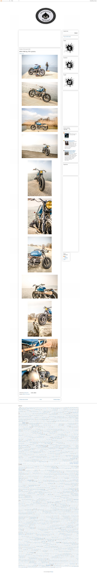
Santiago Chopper (68, 531)
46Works (57, 408)
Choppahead (40, 433)
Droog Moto (28, 446)
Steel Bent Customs (51, 540)
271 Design (36, 408)
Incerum (50, 472)
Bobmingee (65, 423)
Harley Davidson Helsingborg (49, 464)
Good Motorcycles (34, 459)
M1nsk (70, 490)
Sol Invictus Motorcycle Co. (74, 537)
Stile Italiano (26, 541)
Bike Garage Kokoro (22, 420)
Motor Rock (49, 502)
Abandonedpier (44, 410)
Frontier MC (31, 454)
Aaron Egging (39, 410)
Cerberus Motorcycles (68, 431)
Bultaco (76, 427)
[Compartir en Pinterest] (35, 392)
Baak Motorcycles (27, 416)
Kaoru (53, 479)
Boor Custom (61, 424)
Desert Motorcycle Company (28, 443)
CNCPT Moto (31, 435)
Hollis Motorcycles (61, 468)
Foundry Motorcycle (63, 452)
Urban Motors (21, 556)
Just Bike (45, 478)
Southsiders (46, 538)
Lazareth (75, 486)
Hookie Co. (36, 470)
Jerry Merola (24, 476)
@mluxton (42, 407)
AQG (68, 413)
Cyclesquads (54, 439)
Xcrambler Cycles (29, 565)
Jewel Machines (41, 476)
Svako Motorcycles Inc (65, 542)
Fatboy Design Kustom (65, 450)
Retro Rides (54, 523)
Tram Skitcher (56, 551)
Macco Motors (74, 490)
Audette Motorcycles (45, 415)
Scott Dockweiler (52, 532)
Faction (41, 450)
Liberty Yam (39, 488)
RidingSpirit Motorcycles (68, 524)
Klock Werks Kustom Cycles (72, 482)
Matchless (72, 493)
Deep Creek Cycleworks (48, 442)
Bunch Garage (20, 428)
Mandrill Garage (69, 492)
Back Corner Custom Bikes (34, 416)
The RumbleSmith (64, 547)
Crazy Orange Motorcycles (39, 437)
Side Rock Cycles (46, 535)
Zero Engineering (74, 566)
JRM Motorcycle (68, 477)
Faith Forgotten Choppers (46, 450)
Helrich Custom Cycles (21, 467)
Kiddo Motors (68, 481)
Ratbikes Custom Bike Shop (23, 520)
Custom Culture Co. (36, 438)
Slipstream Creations (68, 536)
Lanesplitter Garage (60, 486)
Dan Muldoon (37, 440)
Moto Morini (34, 500)
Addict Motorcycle (40, 411)
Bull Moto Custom (55, 427)
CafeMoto (32, 430)
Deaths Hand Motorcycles (25, 442)
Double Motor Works (71, 444)
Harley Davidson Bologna (25, 464)
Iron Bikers (76, 473)
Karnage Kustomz (61, 479)
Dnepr (48, 444)
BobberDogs (61, 423)
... (18, 407)
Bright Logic (24, 426)
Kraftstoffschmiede (67, 483)
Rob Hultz (74, 525)
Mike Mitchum (34, 497)
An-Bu (69, 412)
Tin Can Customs (43, 549)
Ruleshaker (40, 529)
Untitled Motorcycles (58, 555)
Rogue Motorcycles (63, 527)
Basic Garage (23, 418)
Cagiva (41, 430)
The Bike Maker (73, 545)
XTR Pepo (34, 565)
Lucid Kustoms (65, 489)
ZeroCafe (19, 567)
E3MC (77, 446)
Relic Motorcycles (29, 522)
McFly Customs (60, 494)
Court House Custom (67, 436)
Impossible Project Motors (32, 472)
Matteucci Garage (40, 494)
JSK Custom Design (74, 477)
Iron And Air (72, 473)
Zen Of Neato (69, 566)
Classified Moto (42, 434)
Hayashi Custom (41, 466)
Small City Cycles (29, 537)
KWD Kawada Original (49, 485)
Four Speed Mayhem (76, 452)
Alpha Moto (61, 412)
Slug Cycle (24, 537)
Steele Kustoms (71, 540)
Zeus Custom (24, 567)
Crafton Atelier (20, 437)
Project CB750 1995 (67, 36)
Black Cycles (65, 420)
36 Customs (53, 408)
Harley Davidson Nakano (27, 465)
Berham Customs (38, 419)
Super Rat (28, 542)
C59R (19, 429)
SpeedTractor (32, 539)
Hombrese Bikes (67, 468)
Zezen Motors (29, 567)
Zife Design (33, 567)
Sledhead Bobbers (57, 536)
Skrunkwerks (30, 536)
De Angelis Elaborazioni (55, 441)
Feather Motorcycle (26, 451)
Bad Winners (61, 416)
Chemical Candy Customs (70, 140)
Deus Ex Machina (48, 443)
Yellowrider (66, 565)
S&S (21, 530)
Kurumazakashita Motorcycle (33, 485)
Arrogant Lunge (31, 414)
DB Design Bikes (45, 441)
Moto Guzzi (76, 499)
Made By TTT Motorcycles (58, 491)
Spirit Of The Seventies (61, 539)
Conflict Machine (21, 436)
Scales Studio (34, 532)
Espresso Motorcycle (50, 449)
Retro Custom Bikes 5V (43, 523)
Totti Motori (24, 551)
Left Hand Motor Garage (53, 487)
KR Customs (57, 483)
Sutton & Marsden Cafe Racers (51, 542)
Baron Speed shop (73, 417)
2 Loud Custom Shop (72, 407)
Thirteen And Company (61, 548)
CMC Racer (27, 435)
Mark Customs (36, 493)
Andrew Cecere (29, 413)
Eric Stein (36, 449)
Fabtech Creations (36, 450)
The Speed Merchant (70, 547)
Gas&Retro (30, 457)
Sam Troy (33, 531)
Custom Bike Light (30, 438)
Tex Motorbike (56, 545)
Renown (69, 522)
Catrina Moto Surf (35, 431)
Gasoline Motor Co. (40, 457)
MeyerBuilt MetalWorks (51, 496)
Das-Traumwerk (69, 440)
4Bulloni (61, 408)
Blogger (52, 571)
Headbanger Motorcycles (60, 466)
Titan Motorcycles (56, 549)
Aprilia (65, 413)
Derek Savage (20, 443)
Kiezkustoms (73, 481)
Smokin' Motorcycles (42, 537)
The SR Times (24, 548)
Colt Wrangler (57, 435)
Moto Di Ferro (39, 499)
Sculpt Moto (64, 532)
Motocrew (48, 501)
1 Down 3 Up (54, 407)
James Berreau (33, 475)
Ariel (19, 414)
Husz (38, 471)
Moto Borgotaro (29, 499)
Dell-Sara (54, 442)
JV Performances (49, 478)
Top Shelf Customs (70, 550)
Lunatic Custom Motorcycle (36, 490)
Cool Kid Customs (27, 436)
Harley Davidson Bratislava (33, 464)
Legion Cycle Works (66, 487)
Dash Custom (75, 440)
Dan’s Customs (42, 440)
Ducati (44, 446)
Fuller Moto (57, 454)
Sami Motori (42, 531)
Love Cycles (50, 489)
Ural (72, 555)
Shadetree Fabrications (55, 533)
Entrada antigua (57, 399)
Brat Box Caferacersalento (54, 425)
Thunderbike (25, 549)
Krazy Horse (36, 484)
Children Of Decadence (21, 433)
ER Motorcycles (26, 449)
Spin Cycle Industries (46, 539)
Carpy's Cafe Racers (25, 431)
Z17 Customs (39, 566)
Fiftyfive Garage (52, 451)
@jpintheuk (38, 407)
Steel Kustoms (66, 540)
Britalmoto (33, 426)
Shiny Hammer (56, 534)
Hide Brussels (48, 467)
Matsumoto (26, 494)
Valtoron (72, 556)
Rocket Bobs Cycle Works (70, 526)
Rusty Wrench (75, 529)
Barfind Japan (57, 417)
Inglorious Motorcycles (36, 473)
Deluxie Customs (59, 442)
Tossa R (20, 551)
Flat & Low (74, 451)
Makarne (58, 492)
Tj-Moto (62, 549)
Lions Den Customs (59, 488)
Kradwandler (62, 483)
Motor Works (55, 502)
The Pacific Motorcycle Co (56, 547)
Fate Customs (71, 450)
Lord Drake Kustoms (24, 489)
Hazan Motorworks (47, 466)
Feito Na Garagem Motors (40, 451)
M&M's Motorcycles (65, 490)
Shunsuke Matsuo (32, 535)
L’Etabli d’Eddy (69, 485)
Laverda (72, 486)
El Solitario (32, 448)
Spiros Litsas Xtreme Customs (70, 539)
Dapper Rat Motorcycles (48, 440)
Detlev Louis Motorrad (41, 443)
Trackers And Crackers (50, 551)
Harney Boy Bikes (75, 465)
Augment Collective (56, 415)
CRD (50, 437)
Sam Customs (29, 531)
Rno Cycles (54, 525)
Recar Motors (69, 520)
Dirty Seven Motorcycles (24, 444)
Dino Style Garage (67, 443)
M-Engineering (56, 490)
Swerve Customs (72, 542)
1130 (63, 407)
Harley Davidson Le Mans (57, 464)
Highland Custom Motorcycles (66, 467)
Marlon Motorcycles (56, 493)
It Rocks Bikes (58, 474)
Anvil (55, 413)
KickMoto (49, 481)
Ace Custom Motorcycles (60, 410)
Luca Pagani (60, 489)
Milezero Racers (39, 497)
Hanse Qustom (56, 463)
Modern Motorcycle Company (34, 498)
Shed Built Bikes (29, 534)
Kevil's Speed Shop (32, 481)
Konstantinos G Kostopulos (37, 483)
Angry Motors (48, 413)
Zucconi (52, 567)
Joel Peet (25, 477)
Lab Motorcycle (53, 486)
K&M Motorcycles (71, 478)
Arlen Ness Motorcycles (25, 414)
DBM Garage (49, 441)
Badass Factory (66, 416)
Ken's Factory (67, 480)
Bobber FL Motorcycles (44, 423)
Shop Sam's (27, 535)
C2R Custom (76, 428)
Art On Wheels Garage (37, 414)
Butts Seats (58, 428)
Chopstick (67, 433)
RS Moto (76, 528)
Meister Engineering (65, 495)
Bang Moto (39, 417)
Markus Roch (51, 493)
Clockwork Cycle (54, 434)
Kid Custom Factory (61, 481)
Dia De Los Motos (54, 443)
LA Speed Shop (47, 486)
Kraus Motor (28, 484)
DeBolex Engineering (33, 442)
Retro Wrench (58, 523)
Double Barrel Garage (65, 444)
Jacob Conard (28, 475)
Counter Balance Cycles (59, 436)
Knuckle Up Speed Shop (29, 483)
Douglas (77, 444)
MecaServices (38, 495)
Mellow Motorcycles (76, 495)
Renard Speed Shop (54, 522)
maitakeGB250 (54, 492)
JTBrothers (20, 478)
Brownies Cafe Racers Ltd (62, 426)
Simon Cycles (60, 535)
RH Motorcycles (48, 524)
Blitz (53, 421)
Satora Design (29, 532)
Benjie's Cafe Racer (31, 419)
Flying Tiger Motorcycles (25, 452)
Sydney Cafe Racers (27, 543)
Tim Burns (29, 549)
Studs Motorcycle (50, 541)
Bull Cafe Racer (35, 427)
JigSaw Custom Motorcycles (48, 476)
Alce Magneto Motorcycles (27, 412)
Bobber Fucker (51, 423)
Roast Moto (69, 525)
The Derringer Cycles (28, 546)
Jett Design (36, 476)
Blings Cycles (49, 421)
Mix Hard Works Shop (64, 497)
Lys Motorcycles (51, 490)
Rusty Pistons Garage (69, 529)
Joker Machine (40, 477)
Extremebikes (31, 450)
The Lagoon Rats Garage (39, 547)
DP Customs (45, 445)
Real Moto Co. (47, 520)
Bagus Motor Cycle (72, 416)
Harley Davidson (74, 463)
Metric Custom (45, 496)
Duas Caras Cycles (39, 446)
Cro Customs (61, 437)
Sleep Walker (63, 536)
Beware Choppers (50, 419)
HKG (39, 468)
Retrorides (62, 523)
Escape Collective (43, 449)
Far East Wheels (58, 450)
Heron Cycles (40, 467)
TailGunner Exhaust (52, 543)
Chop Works (34, 433)
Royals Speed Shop (71, 528)
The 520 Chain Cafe (61, 545)
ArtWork (42, 414)
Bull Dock (50, 427)
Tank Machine (32, 544)
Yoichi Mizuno (73, 565)
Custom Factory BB (48, 438)
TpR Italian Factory (39, 551)
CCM (50, 431)
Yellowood (62, 565)
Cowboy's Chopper (74, 436)
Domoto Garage (59, 444)
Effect (74, 447)
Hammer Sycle (22, 463)
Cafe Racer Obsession (57, 429)
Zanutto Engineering (57, 566)
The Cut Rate (23, 546)
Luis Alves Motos (25, 490)
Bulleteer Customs (66, 427)
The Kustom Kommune (31, 547)
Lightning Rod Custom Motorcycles (46, 488)
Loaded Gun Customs (72, 488)
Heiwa (76, 466)
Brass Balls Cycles (47, 425)
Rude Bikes (29, 529)
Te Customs (31, 545)
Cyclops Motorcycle (59, 439)
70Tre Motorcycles (31, 409)
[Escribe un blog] (32, 392)
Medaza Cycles (46, 495)
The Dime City (38, 546)
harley (67, 463)
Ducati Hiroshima (50, 446)
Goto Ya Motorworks (53, 459)
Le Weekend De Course (32, 487)
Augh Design (51, 415)
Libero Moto (25, 488)
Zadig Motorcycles (44, 566)
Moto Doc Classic (45, 499)
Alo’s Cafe (51, 412)
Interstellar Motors (63, 473)
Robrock (37, 526)
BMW (24, 394)
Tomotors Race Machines (27, 550)
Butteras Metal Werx (52, 428)
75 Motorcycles (50, 409)
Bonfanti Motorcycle (48, 424)
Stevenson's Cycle (20, 541)
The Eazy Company (45, 546)
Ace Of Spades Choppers (68, 410)
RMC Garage (49, 525)
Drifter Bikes (23, 446)
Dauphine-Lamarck (21, 441)
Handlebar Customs (44, 463)
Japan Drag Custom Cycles (45, 475)
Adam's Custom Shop (33, 411)
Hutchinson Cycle (46, 471)
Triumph (32, 552)
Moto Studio (64, 500)
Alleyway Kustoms (46, 412)
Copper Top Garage (34, 436)
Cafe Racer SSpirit (70, 429)
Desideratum (35, 443)
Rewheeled (32, 524)
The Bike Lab (67, 545)
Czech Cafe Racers (68, 439)
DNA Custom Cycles (43, 444)
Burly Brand (37, 428)
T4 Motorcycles (40, 543)
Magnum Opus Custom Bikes (32, 492)
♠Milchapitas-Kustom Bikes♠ (70, 150)
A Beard (28, 410)
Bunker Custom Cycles (26, 428)
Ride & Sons (62, 524)
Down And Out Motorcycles (31, 445)
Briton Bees (43, 426)
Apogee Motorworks (60, 413)
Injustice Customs (51, 473)
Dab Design (23, 440)
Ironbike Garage (31, 474)
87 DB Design (20, 410)
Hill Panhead (73, 467)
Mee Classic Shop (51, 495)
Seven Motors (39, 533)
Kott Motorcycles (51, 483)
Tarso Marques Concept (59, 544)
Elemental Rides (51, 448)
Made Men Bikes (74, 491)
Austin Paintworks (62, 415)
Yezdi (70, 565)
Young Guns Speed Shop (32, 566)
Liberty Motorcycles (34, 488)
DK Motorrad (31, 444)
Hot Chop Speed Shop (48, 470)
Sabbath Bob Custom (31, 530)
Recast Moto (74, 520)
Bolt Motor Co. (27, 424)
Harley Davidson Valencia (64, 465)
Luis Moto (29, 490)
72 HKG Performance (38, 409)
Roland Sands (69, 527)
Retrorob (66, 523)
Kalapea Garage (45, 479)
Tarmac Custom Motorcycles (50, 544)
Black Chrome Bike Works (57, 420)
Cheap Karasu (45, 432)
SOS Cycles (25, 538)
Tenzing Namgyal (41, 545)
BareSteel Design (51, 417)
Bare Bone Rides (44, 417)
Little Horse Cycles (65, 488)
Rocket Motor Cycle (32, 527)
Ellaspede (60, 448)
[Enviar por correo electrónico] (31, 392)
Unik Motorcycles (60, 554)
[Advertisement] (39, 38)
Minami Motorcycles (48, 497)
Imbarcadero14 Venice (25, 472)
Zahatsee (52, 566)
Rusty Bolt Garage (62, 529)
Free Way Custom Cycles (65, 453)
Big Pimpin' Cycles (71, 419)
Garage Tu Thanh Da (55, 456)
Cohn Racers (53, 435)
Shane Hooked (74, 533)
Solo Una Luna (20, 538)
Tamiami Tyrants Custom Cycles (23, 544)
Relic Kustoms (24, 522)
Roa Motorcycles (59, 525)
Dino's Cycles (72, 443)
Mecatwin (42, 495)
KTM (23, 485)
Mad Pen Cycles (52, 491)
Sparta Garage (62, 538)
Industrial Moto (26, 473)
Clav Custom (49, 434)
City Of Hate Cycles (28, 434)
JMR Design (75, 476)
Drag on (54, 445)
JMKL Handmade (65, 476)
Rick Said (52, 524)
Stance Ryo (39, 540)
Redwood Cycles (68, 521)
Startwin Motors (44, 540)
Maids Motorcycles (41, 492)
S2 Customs (25, 530)
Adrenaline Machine (59, 411)
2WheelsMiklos (45, 408)
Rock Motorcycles (41, 526)
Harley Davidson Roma (49, 465)
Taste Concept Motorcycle (67, 544)
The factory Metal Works (52, 546)
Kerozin (27, 481)
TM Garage (65, 549)
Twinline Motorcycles (66, 553)
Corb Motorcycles (40, 436)
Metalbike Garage (27, 496)
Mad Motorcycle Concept (45, 491)
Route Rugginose (52, 528)
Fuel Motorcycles (42, 454)
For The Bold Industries (49, 452)
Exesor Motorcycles (25, 450)
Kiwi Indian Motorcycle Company (54, 482)
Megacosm (56, 495)
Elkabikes (56, 448)
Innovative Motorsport (57, 473)
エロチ (59, 567)
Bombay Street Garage (42, 424)
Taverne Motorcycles (25, 545)
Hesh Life (44, 467)
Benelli (26, 419)
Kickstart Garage (54, 481)
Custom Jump (63, 438)
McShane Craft (73, 494)
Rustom (57, 529)
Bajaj (77, 416)
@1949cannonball (27, 407)
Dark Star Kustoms (59, 440)
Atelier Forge (69, 414)
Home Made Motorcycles (74, 468)
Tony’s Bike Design (50, 550)
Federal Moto (32, 451)
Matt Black (30, 494)
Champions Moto (20, 432)
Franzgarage (27, 453)
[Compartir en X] (33, 392)
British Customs (38, 426)
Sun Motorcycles (72, 541)
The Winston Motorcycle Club (43, 548)
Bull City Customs (41, 427)
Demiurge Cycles (65, 442)
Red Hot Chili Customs (33, 521)
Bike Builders (77, 419)
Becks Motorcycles (49, 418)
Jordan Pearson (54, 477)
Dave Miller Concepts (28, 441)
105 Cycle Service (59, 407)
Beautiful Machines (43, 418)
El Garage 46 (28, 448)
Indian (62, 472)
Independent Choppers (55, 472)
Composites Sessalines (71, 435)
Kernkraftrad (23, 481)
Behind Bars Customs (64, 418)
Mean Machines (26, 495)
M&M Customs (60, 490)
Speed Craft (74, 538)
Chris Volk (70, 433)
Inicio (41, 399)
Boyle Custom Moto (35, 425)
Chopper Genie (57, 433)
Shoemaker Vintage (75, 534)
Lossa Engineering (41, 489)
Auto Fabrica (76, 415)
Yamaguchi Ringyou (41, 565)
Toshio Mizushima (76, 550)
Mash (61, 493)
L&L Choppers (74, 485)
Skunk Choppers (39, 536)
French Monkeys (25, 454)
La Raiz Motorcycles (41, 486)
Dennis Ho (69, 442)
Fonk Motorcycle (43, 452)
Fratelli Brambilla (32, 453)
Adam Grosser (27, 411)
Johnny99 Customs (34, 477)
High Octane (60, 467)
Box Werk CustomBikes (22, 425)
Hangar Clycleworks (50, 463)
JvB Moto (54, 478)
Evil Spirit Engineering (70, 449)
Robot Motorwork (32, 526)
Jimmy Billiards (56, 476)
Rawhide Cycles (36, 520)
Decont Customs (40, 442)
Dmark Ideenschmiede (37, 444)
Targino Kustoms (43, 544)
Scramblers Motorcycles (58, 532)
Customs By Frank (36, 439)
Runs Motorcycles (45, 529)
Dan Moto (33, 440)
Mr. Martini (53, 504)
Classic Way (37, 434)
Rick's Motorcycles (57, 524)
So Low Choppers (66, 537)
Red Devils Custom (26, 521)
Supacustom (24, 542)
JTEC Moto (24, 478)
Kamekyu (50, 479)
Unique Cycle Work (36, 555)
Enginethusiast (21, 449)
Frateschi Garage (38, 453)
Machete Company (21, 491)
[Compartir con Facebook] (34, 392)
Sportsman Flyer (23, 540)
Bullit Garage (72, 427)
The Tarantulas (29, 548)
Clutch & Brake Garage (69, 434)
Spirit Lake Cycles (53, 539)
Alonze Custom (56, 412)
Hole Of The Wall (48, 468)
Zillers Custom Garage (38, 567)
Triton (28, 552)
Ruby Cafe (25, 529)
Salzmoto (25, 531)
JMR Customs (70, 476)
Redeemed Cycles (48, 521)
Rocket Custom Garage (24, 527)
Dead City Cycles (67, 441)
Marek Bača (25, 493)
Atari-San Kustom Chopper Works (61, 414)
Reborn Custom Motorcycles (62, 520)
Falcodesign (52, 450)
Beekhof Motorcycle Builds (56, 418)
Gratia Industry (64, 459)
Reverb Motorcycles (71, 523)
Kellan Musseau (50, 480)
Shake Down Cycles (68, 533)
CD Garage (54, 431)
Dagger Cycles (28, 440)
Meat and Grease (33, 495)
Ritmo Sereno (32, 525)
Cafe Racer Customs (43, 429)
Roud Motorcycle (26, 528)
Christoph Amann (75, 433)
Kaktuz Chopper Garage (38, 479)
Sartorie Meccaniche (75, 531)
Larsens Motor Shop (67, 486)
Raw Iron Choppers (30, 520)
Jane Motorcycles (38, 475)
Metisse (41, 496)
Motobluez (37, 501)
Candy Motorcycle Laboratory (58, 430)
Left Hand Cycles (46, 487)
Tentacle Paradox (36, 545)
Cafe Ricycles (76, 429)
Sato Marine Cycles (23, 532)
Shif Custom (51, 534)
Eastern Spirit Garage (41, 447)
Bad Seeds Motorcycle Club (53, 416)
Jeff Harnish (66, 475)
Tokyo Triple (76, 549)
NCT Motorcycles (65, 505)
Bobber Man (56, 423)
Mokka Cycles (41, 498)
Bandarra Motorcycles (31, 417)
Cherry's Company (66, 432)
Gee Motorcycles (74, 457)
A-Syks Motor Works (33, 410)
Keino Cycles (45, 480)
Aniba (52, 413)
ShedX (34, 534)
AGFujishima (70, 411)
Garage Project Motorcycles (36, 456)
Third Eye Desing (54, 548)
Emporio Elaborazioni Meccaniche (73, 448)
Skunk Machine (45, 536)
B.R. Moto (21, 416)
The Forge (64, 546)
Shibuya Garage (45, 534)
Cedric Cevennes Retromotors (61, 431)
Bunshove (33, 428)
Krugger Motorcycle (68, 484)
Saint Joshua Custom (57, 530)
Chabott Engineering (75, 431)
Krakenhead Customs (74, 483)
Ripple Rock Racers (26, 525)
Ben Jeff (69, 418)
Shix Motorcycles (68, 534)
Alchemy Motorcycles (34, 412)
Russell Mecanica (52, 529)
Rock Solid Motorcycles (53, 526)
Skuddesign (34, 536)
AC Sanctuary (54, 410)
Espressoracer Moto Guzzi (57, 449)
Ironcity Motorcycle (41, 474)
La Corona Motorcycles (29, 486)
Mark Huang (41, 493)
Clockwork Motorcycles (61, 434)
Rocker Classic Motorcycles (62, 526)
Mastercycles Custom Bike (66, 493)
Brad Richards (41, 425)
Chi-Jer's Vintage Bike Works (74, 432)
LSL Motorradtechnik (55, 489)
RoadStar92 (65, 525)
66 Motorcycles (25, 409)
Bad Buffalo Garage (42, 416)
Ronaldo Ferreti (21, 528)
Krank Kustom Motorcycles (21, 484)
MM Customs (73, 497)
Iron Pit (26, 474)
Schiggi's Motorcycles (40, 532)
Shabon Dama (49, 533)
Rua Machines (20, 529)
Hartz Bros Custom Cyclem (29, 466)
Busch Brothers (42, 428)
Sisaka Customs (73, 535)
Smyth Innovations (54, 537)
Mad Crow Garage (38, 491)
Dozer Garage (38, 445)
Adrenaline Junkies (53, 411)
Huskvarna (31, 471)
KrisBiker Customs (41, 484)
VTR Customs (21, 53)
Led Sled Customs (39, 487)
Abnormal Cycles (49, 410)
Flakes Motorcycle (68, 451)
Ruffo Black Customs (34, 529)
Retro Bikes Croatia (35, 523)
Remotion (42, 522)
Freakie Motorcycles (44, 453)
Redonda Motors (62, 521)
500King (68, 408)
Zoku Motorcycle (48, 567)
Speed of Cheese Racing (25, 539)
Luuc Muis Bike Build (44, 490)
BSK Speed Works (73, 426)
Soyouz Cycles (51, 538)
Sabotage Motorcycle (43, 530)
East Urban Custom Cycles (33, 447)
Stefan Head (76, 540)
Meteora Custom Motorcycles (35, 496)
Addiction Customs (47, 411)
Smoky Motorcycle (48, 537)
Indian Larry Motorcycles (67, 472)
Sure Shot (43, 542)
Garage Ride (44, 456)
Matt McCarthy (34, 494)
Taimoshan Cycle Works (59, 543)
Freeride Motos (72, 453)
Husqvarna (35, 471)
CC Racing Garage (46, 431)
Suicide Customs (60, 541)
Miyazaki (69, 497)
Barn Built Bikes (62, 417)
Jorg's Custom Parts (59, 477)
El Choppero (23, 448)
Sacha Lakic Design (50, 530)
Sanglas (59, 531)
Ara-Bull (72, 413)
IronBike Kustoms (36, 474)
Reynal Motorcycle (38, 524)
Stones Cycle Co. (32, 541)
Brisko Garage (28, 426)
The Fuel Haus (74, 546)
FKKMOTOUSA (63, 451)
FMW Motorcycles (36, 452)
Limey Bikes (53, 488)
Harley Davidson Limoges (65, 464)
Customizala (25, 439)
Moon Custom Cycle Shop (68, 498)
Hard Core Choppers (63, 463)
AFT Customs (65, 411)
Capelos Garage (66, 430)
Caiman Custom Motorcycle (46, 430)
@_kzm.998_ (22, 407)
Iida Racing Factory (69, 471)
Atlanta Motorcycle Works (25, 415)
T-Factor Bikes (35, 543)
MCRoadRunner (68, 494)
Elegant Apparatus (38, 448)
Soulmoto (32, 538)
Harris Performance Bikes (21, 466)
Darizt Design (54, 440)
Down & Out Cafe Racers (22, 445)
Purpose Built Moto (33, 518)
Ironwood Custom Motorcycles (49, 474)
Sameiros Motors (38, 531)
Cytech (64, 439)
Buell (30, 427)
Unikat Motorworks (67, 554)
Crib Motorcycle (55, 437)
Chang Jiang (33, 432)
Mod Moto (22, 498)
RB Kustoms (42, 520)
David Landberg (39, 441)
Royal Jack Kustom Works (64, 528)
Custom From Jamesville (56, 438)
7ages (64, 409)
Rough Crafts (32, 528)
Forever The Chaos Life (56, 452)
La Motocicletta (36, 486)
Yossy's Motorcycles (24, 566)
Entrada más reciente (23, 399)
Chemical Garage (59, 432)
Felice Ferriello (46, 451)
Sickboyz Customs (39, 535)
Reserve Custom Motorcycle (27, 523)
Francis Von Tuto (22, 453)
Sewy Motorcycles (44, 533)
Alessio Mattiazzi (40, 412)
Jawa (54, 475)
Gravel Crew (70, 459)
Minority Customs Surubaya (56, 497)
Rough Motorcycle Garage (39, 528)
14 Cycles (66, 407)
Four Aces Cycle (70, 452)
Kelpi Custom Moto (56, 480)
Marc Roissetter (76, 492)
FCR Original (20, 451)
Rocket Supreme (49, 527)
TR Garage (44, 551)
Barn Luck (67, 417)
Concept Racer (77, 435)
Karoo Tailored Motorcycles (68, 479)
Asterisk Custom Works (52, 414)
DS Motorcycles (33, 446)
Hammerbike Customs (28, 463)
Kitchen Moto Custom (46, 482)
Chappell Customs (39, 432)
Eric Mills (31, 449)
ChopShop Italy (63, 433)
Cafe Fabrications (33, 429)
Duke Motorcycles (56, 446)
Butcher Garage (47, 428)
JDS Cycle (62, 475)
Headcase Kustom (67, 466)
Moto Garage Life (69, 499)
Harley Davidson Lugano (72, 464)
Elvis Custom (65, 448)
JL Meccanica (60, 476)
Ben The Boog (73, 418)
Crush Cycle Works (74, 437)
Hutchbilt (42, 471)
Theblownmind (49, 548)
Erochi (39, 449)
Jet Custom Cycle (30, 476)
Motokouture (73, 501)
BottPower (77, 424)
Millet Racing (43, 497)
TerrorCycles (46, 545)
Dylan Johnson (73, 446)
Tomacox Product (20, 550)
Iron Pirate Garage (21, 474)
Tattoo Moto (73, 544)
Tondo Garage (40, 550)
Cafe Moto (37, 429)
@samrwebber (49, 407)
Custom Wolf (73, 438)
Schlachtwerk (46, 532)
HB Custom (54, 466)
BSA (68, 426)
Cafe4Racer (28, 430)
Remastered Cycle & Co (36, 522)
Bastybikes (27, 418)
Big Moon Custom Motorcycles (64, 419)
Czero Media (73, 439)
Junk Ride (35, 478)
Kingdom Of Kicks (35, 482)
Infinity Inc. (30, 473)
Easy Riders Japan (48, 447)
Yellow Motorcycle (56, 565)
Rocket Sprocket (44, 527)
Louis (46, 489)
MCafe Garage (55, 494)
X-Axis (25, 565)
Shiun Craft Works (62, 534)
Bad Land (47, 416)
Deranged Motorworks (75, 442)
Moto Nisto (43, 500)
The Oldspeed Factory (47, 547)
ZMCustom (43, 567)
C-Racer (66, 428)
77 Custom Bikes (60, 409)
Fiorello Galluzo (58, 451)
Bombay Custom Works (34, 424)
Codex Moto (35, 435)
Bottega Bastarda (71, 424)
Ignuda (64, 471)
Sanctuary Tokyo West (54, 531)
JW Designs (58, 478)
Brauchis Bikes (66, 425)
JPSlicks (64, 477)
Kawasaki (29, 480)
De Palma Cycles (62, 441)
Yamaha (48, 565)
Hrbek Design (23, 471)
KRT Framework (61, 484)
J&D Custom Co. (23, 475)
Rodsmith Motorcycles (56, 527)
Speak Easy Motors (68, 538)
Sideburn (51, 535)
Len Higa (71, 487)
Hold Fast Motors (43, 468)
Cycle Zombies (48, 439)
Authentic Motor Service (69, 415)
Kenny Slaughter (72, 480)
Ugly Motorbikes (28, 554)
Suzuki (57, 542)
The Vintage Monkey (35, 548)
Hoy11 (19, 471)
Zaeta (49, 566)
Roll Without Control (76, 527)
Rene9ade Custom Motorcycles (62, 522)
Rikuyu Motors (74, 524)
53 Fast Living (76, 408)
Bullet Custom (61, 427)
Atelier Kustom (74, 414)
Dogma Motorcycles (53, 444)
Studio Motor (43, 541)
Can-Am (52, 430)
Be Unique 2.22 (38, 418)
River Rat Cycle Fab (44, 525)
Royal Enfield (57, 528)
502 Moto (71, 408)
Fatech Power (76, 450)
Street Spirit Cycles (37, 541)
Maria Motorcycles (30, 493)
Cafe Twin (19, 430)
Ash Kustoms (46, 414)
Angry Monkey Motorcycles (41, 413)
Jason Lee (51, 475)
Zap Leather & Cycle (63, 566)
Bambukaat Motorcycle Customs (22, 417)
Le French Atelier (25, 487)
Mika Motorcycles (28, 497)
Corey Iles (46, 436)
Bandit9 (36, 417)
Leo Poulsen (75, 487)
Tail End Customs (45, 543)
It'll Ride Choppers (64, 474)
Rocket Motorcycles (38, 527)
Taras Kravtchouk (37, 544)
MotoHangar (57, 501)
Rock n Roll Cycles (46, 526)
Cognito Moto (48, 435)
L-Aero (65, 485)
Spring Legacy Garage (30, 540)
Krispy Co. (46, 484)
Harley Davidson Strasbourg (56, 465)
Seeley (24, 533)
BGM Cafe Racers (57, 419)
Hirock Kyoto (27, 468)
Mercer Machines (22, 496)
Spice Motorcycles (38, 539)
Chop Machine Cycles (28, 433)
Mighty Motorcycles (21, 497)
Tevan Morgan (51, 545)
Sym (31, 543)
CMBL (24, 435)
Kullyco (27, 485)
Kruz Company (74, 484)
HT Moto (27, 471)
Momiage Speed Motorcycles (48, 498)
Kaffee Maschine (21, 479)
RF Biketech (43, 524)
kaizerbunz (32, 479)
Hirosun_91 (32, 468)
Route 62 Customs (46, 528)
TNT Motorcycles (70, 549)
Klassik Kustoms (66, 482)
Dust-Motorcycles (66, 446)
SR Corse (35, 540)
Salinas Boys (71, 530)
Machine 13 (27, 491)
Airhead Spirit (74, 411)
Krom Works (50, 484)
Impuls (37, 472)
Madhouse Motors (20, 492)
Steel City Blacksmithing (59, 540)
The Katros (24, 547)
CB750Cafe (40, 431)
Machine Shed (32, 491)
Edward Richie (71, 447)
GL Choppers (56, 458)
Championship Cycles (27, 432)
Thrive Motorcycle (69, 548)
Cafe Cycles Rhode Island (25, 429)
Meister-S (70, 495)
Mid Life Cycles (63, 496)
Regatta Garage (73, 521)
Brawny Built (70, 425)
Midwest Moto (68, 496)
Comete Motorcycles (63, 435)
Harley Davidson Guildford (41, 464)
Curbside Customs (24, 438)
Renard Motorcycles (47, 522)
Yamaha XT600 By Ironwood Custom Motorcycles (72, 152)
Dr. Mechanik (50, 445)
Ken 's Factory (62, 480)
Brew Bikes (74, 425)
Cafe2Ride (24, 430)
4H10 (64, 408)
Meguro (60, 495)
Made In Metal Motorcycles (67, 491)
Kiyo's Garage (61, 482)
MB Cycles (50, 494)
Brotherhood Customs (55, 426)
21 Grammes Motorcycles (30, 408)
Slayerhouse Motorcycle (51, 536)
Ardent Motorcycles (76, 413)
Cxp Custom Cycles (42, 439)
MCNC (64, 494)
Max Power (45, 494)
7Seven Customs (69, 409)
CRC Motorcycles (46, 437)
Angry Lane (34, 413)
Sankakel (62, 531)
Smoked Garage (35, 537)
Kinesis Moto (24, 482)
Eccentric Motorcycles (56, 447)
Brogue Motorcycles (48, 426)
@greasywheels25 (33, 407)
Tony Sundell (45, 550)
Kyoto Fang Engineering (60, 485)
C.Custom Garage (71, 428)
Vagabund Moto (54, 556)
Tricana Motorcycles (67, 551)
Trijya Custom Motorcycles (74, 551)
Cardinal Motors (72, 430)
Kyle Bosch (54, 485)
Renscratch (72, 522)
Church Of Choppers (21, 434)
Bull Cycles (46, 427)
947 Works (24, 410)
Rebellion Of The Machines (53, 520)
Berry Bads (44, 419)
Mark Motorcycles (46, 493)
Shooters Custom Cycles (21, 535)
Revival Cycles (27, 524)
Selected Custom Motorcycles (30, 533)
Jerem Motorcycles (72, 475)
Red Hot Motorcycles (41, 521)
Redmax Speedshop (56, 521)
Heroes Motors (35, 467)
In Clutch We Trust (41, 472)
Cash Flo (30, 431)
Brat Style (60, 425)
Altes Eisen (65, 412)
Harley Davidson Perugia (34, 465)
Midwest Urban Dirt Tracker (74, 496)
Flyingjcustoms (31, 452)
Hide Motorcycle (54, 467)
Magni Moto (25, 492)
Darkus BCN (64, 440)
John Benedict (29, 477)
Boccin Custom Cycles (71, 423)
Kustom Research (42, 485)
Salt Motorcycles (76, 530)
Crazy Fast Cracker (25, 437)
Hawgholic (36, 466)
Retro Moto (49, 523)
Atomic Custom (39, 415)
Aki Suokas (20, 412)
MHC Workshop (57, 496)
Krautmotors (32, 484)
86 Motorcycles (75, 409)
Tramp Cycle (61, 551)
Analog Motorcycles (75, 412)
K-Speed (65, 478)
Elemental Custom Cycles (45, 448)
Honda (20, 470)
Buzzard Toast (62, 428)
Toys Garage (34, 551)
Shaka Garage (62, 533)
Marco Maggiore (20, 493)
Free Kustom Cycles (51, 453)
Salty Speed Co (21, 531)
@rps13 (45, 407)
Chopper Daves (51, 433)
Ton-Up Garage (34, 550)
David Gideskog (34, 441)
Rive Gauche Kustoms (38, 525)
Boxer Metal (29, 425)
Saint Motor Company (64, 530)
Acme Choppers (75, 410)
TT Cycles (46, 553)
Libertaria (29, 488)
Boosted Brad (66, 424)
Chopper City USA (45, 433)
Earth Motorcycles (26, 447)
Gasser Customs (46, 457)
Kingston (39, 482)
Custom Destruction (42, 438)
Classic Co (33, 434)
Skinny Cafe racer (24, 536)
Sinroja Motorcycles (66, 535)
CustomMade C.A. (30, 439)
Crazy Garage (31, 437)
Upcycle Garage (64, 555)
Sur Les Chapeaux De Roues (35, 542)
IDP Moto (61, 471)
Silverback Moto (55, 535)
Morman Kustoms (75, 498)
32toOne (49, 408)
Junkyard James (40, 478)
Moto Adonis (24, 499)
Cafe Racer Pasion (64, 429)
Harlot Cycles (70, 465)
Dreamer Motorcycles (72, 445)
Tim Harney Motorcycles (36, 549)
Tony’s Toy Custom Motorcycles (58, 550)
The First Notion (60, 546)
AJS (78, 411)
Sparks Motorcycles (56, 538)
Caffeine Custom (36, 430)
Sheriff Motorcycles (38, 534)
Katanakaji (25, 480)
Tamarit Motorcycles (74, 543)
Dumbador (61, 446)
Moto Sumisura (69, 500)
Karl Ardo (56, 479)
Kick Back (45, 481)
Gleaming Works (73, 458)
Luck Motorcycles (72, 489)
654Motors (20, 409)
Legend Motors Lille (60, 487)
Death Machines (73, 441)
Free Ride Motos (58, 453)
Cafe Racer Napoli (50, 429)
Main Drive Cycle (48, 492)
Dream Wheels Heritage (65, 445)
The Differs (34, 546)
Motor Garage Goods (36, 502)
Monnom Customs (56, 498)
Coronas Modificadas (51, 436)
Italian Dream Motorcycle (71, 474)
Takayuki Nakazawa (66, 543)
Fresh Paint (71, 141)
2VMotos (40, 408)
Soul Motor (29, 538)
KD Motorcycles (36, 480)
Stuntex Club (55, 541)
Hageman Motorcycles (42, 461)
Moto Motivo (39, 500)
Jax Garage (58, 475)
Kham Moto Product (40, 481)
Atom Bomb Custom (32, 415)
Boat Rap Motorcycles (32, 423)
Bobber (38, 423)
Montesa (61, 498)
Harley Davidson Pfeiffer (41, 465)
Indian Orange (74, 472)
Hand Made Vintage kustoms (36, 463)
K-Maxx (62, 478)
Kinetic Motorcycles (29, 482)
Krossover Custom (55, 484)
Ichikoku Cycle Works (53, 471)
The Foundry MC (69, 546)
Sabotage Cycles (37, 530)
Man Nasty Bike (63, 492)
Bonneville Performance (55, 424)
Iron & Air (68, 473)
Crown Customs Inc (67, 437)
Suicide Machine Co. (66, 541)
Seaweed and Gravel (70, 532)
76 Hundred (55, 409)
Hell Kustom (66, 257)
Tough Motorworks (29, 551)
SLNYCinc (73, 536)
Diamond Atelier (60, 443)
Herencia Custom (29, 467)
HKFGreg (36, 468)
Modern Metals (27, 498)
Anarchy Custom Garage (23, 413)
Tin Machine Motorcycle (50, 549)
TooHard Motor (65, 550)
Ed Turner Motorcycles (63, 447)
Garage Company (68, 455)
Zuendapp (56, 567)
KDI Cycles (40, 480)
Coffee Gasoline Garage (42, 435)
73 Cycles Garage (44, 409)
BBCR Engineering (32, 418)
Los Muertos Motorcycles (32, 489)
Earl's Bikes (20, 447)
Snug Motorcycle (60, 537)
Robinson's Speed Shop (25, 526)
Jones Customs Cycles (46, 477)
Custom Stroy (68, 438)
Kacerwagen (76, 478)
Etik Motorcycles (64, 449)
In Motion (46, 472)
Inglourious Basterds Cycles (44, 473)
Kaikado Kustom (27, 479)
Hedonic (72, 466)
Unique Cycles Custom (43, 555)
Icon (58, 471)
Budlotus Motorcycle (26, 427)
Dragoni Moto (58, 445)
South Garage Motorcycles (39, 538)
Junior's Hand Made (30, 478)
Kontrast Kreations (44, 483)
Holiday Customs (55, 468)
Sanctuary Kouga (47, 531)
